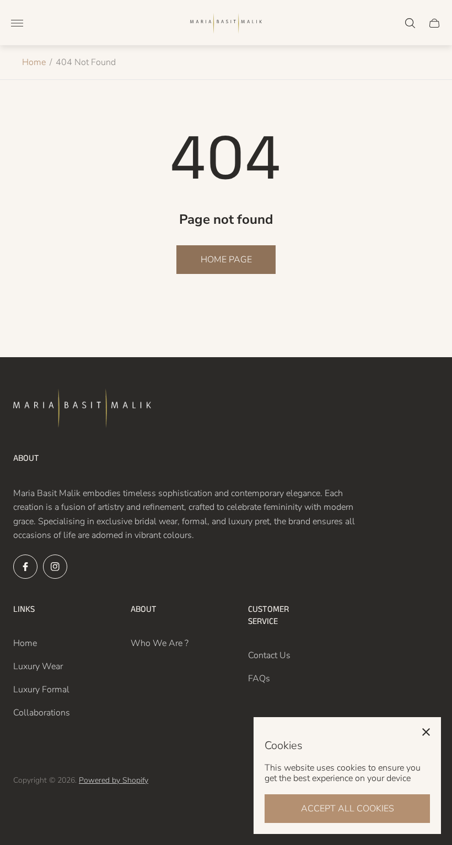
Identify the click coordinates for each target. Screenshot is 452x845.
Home (34, 62)
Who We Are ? (160, 643)
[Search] (410, 23)
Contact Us (269, 655)
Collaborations (41, 713)
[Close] (426, 732)
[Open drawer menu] (17, 23)
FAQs (259, 678)
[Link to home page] (82, 409)
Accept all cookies (347, 809)
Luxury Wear (38, 666)
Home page (226, 260)
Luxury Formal (41, 689)
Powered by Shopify (113, 780)
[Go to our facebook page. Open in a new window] (25, 567)
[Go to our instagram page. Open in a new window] (55, 567)
